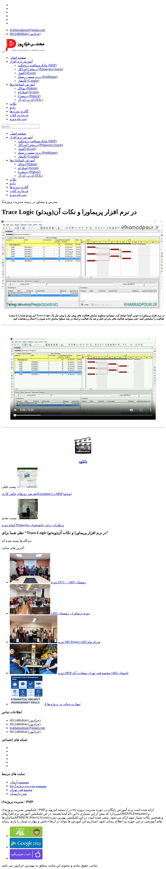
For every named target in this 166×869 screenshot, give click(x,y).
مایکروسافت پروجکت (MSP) (37, 65)
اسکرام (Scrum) (28, 92)
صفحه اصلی (18, 57)
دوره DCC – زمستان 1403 (68, 582)
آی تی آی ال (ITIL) (30, 99)
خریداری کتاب (19, 115)
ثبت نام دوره (18, 119)
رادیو (13, 107)
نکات (13, 103)
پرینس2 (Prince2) (29, 96)
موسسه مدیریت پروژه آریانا (28, 786)
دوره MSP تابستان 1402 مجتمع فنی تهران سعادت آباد (93, 673)
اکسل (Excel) (27, 73)
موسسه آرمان (19, 782)
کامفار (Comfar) (28, 80)
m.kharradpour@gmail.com (27, 30)
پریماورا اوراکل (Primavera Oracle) (40, 69)
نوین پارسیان (18, 793)
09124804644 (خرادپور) (25, 34)
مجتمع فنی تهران (21, 790)
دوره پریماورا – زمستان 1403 (70, 613)
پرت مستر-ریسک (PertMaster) (37, 76)
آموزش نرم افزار (21, 61)
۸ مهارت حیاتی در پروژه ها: (63, 704)
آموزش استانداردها (22, 84)
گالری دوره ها (19, 111)
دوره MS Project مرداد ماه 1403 (79, 642)
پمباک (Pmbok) (27, 88)
